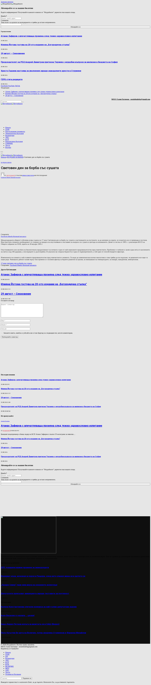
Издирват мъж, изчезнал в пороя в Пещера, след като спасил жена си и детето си (43, 576)
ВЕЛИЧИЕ (9, 666)
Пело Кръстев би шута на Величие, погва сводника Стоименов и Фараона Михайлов (43, 633)
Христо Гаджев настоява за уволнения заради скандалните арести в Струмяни (41, 71)
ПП (6, 656)
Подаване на (27, 678)
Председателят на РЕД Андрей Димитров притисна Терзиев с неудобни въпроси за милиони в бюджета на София (59, 62)
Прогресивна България (14, 141)
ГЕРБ (7, 129)
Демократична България (14, 133)
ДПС (7, 137)
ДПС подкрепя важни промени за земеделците (25, 567)
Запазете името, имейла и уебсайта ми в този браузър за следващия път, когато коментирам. (38, 333)
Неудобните (11, 175)
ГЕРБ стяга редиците (12, 79)
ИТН (7, 664)
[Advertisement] (122, 116)
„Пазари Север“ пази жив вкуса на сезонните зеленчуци (29, 585)
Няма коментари (28, 175)
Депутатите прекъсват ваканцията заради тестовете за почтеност (35, 593)
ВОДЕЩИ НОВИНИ (6, 162)
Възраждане (9, 135)
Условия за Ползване (13, 674)
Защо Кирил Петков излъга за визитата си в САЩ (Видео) (30, 624)
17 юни (3, 263)
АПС (7, 670)
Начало (8, 127)
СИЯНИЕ (9, 143)
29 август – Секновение (13, 53)
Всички (8, 147)
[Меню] (2, 151)
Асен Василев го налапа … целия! (17, 615)
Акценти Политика (5, 421)
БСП (7, 139)
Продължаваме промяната (15, 131)
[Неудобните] (12, 104)
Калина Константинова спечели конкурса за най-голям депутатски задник (39, 607)
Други (7, 145)
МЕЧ (7, 668)
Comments (4, 20)
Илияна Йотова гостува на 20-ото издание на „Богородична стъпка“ (35, 44)
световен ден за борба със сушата (19, 263)
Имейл (4, 16)
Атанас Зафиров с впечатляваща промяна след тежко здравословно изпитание (41, 36)
